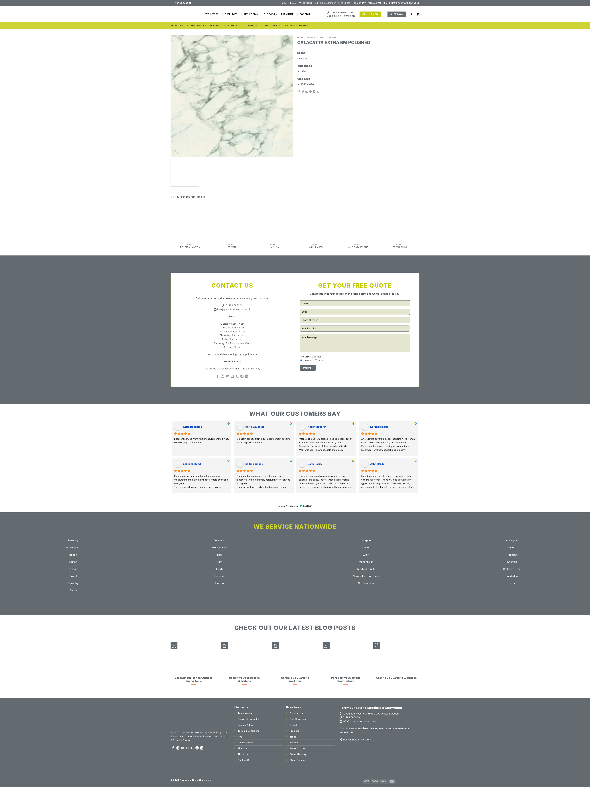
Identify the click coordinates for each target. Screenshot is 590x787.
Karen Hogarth (317, 426)
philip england (192, 463)
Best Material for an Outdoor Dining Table (193, 679)
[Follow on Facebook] (172, 3)
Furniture (287, 14)
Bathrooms (251, 14)
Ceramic (332, 37)
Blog (293, 3)
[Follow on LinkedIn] (190, 3)
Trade (293, 736)
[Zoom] (175, 153)
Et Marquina (400, 247)
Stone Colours (195, 25)
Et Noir (232, 247)
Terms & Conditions (248, 731)
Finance (294, 742)
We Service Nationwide (295, 526)
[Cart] (417, 14)
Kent (219, 561)
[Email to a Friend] (306, 91)
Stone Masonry (298, 754)
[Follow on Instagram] (175, 3)
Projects (176, 25)
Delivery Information (249, 719)
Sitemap (242, 748)
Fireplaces (231, 14)
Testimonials (245, 713)
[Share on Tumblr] (318, 91)
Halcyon (274, 247)
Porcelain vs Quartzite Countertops (345, 679)
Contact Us (244, 760)
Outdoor (269, 14)
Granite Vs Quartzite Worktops (396, 677)
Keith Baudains (192, 426)
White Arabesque (358, 247)
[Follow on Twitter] (178, 3)
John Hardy (315, 463)
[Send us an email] (181, 3)
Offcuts (294, 725)
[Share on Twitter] (303, 91)
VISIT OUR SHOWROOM (341, 16)
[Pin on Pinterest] (310, 91)
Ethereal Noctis (190, 247)
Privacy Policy (245, 725)
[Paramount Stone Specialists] (186, 14)
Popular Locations (295, 25)
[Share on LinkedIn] (314, 91)
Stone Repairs (297, 760)
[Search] (411, 14)
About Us (243, 754)
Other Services (270, 25)
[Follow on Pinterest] (187, 3)
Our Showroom (298, 719)
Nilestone (302, 58)
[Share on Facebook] (299, 91)
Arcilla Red (316, 247)
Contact (305, 14)
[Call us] (184, 3)
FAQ (240, 736)
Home (300, 37)
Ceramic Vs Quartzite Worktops (295, 679)
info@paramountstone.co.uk (233, 309)
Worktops (211, 14)
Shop (285, 3)
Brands (214, 25)
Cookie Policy (245, 742)
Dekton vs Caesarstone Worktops (244, 679)
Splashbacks (231, 25)
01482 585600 (338, 12)
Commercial (251, 25)
